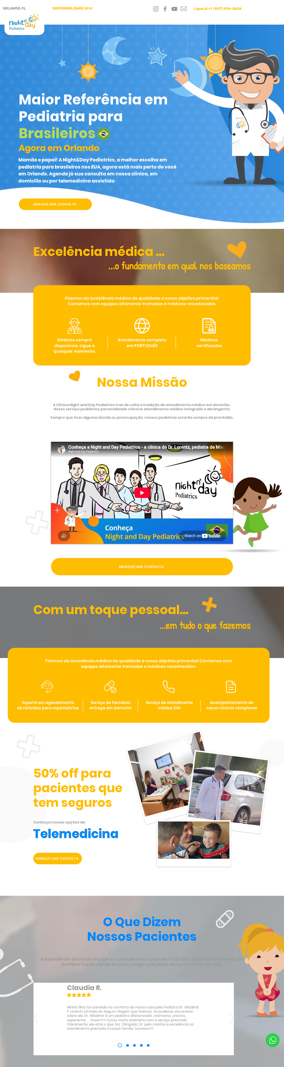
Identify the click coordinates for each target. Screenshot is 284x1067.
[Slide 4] (141, 1045)
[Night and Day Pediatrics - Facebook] (165, 8)
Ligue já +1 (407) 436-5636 (217, 8)
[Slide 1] (119, 1045)
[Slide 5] (148, 1045)
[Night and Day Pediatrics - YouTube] (174, 8)
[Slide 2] (127, 1045)
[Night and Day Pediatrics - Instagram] (155, 8)
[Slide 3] (134, 1045)
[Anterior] (35, 1019)
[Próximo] (231, 1019)
